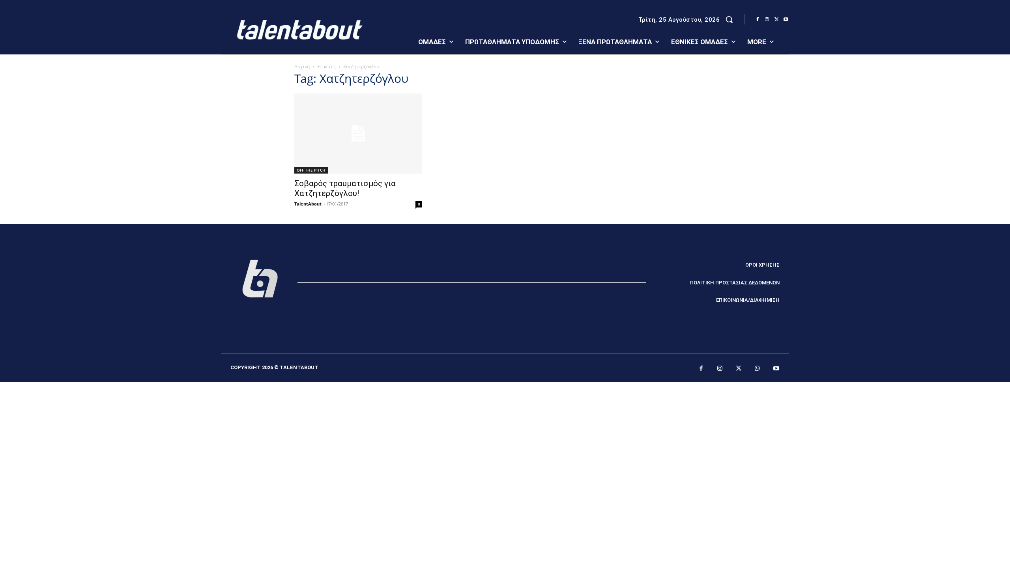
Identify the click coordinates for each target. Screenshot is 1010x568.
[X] (776, 19)
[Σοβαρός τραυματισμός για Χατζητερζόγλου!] (358, 133)
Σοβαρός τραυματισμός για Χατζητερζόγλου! (345, 188)
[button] (729, 19)
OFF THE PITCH (311, 170)
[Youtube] (786, 19)
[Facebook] (757, 19)
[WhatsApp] (757, 368)
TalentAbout (308, 204)
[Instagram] (767, 19)
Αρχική (302, 66)
